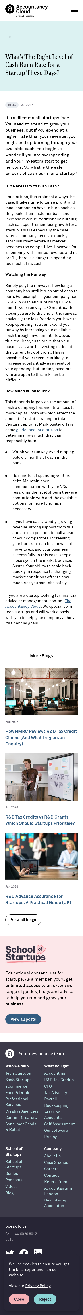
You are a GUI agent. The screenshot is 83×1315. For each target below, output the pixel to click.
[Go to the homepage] (26, 10)
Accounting (54, 1073)
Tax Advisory (55, 1092)
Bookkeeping (56, 1105)
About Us (52, 1156)
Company (53, 1148)
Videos (11, 1186)
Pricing (50, 1136)
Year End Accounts (53, 1115)
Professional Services (16, 1102)
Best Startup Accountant (56, 1203)
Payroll (50, 1099)
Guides (11, 1173)
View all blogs (23, 919)
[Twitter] (9, 1253)
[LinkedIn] (38, 1253)
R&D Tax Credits (59, 1079)
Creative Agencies (21, 1111)
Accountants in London (58, 1191)
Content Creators (21, 1117)
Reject (45, 1299)
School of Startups (14, 1151)
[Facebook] (23, 1253)
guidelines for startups (37, 429)
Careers (51, 1168)
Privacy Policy (38, 1286)
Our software (56, 1130)
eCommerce (16, 1086)
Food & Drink (17, 1092)
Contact (51, 1175)
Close (19, 1299)
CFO (48, 1086)
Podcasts (13, 1180)
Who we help (17, 1066)
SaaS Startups (18, 1079)
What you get (56, 1066)
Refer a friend (57, 1181)
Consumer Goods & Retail (20, 1127)
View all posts (23, 1019)
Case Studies (56, 1162)
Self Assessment (59, 1124)
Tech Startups (18, 1073)
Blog (9, 1193)
